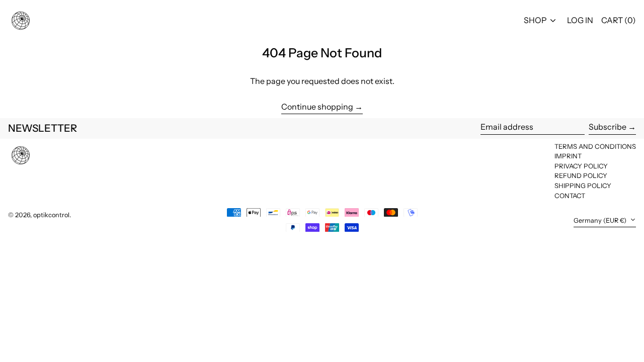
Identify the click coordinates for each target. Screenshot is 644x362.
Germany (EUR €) (601, 220)
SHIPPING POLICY (582, 186)
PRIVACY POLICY (581, 166)
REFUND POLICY (580, 175)
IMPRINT (568, 156)
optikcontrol (51, 215)
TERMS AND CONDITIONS (595, 146)
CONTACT (569, 196)
